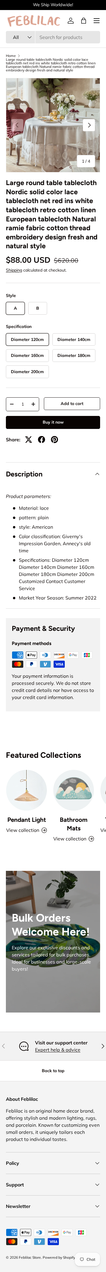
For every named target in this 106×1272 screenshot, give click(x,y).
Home (11, 56)
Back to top (53, 1070)
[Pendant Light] (26, 790)
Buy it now (53, 422)
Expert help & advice (57, 1050)
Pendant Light (26, 819)
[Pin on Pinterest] (54, 439)
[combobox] (53, 37)
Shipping (14, 270)
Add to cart (72, 403)
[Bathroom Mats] (73, 790)
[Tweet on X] (28, 439)
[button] (83, 20)
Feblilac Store (30, 1257)
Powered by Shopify (59, 1257)
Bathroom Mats (73, 824)
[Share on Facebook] (41, 439)
